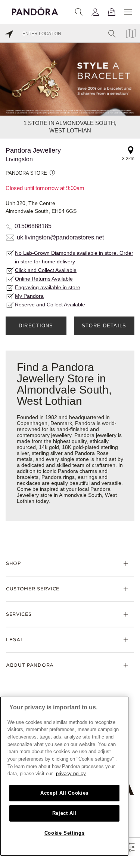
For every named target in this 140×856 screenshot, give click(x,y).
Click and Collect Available (46, 270)
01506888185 (33, 226)
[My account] (95, 12)
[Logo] (35, 9)
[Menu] (128, 12)
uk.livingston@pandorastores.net (60, 237)
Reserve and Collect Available (50, 305)
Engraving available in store (47, 287)
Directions (36, 325)
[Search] (79, 12)
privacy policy (71, 773)
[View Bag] (111, 12)
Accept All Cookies (64, 793)
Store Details (104, 325)
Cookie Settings (64, 833)
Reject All (64, 813)
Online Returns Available (44, 279)
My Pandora (29, 296)
